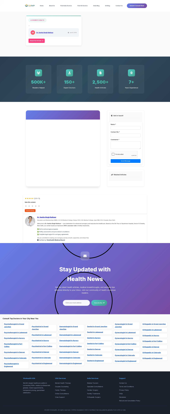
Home (41, 5)
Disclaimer (122, 397)
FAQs (121, 394)
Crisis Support (60, 397)
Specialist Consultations (95, 386)
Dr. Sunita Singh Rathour (44, 32)
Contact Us (119, 5)
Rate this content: (30, 202)
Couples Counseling (61, 386)
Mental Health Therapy (63, 383)
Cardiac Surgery (92, 390)
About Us (52, 5)
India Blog (96, 5)
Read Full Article (35, 41)
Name (113, 124)
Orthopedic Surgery (93, 397)
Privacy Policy (124, 390)
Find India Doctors (66, 5)
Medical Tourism (92, 383)
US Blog (107, 5)
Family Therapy (60, 390)
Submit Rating (30, 210)
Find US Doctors (82, 5)
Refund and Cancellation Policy (129, 401)
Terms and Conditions (126, 386)
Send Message (125, 161)
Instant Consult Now (137, 6)
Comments (115, 139)
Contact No (115, 132)
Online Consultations (62, 394)
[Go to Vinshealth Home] (29, 5)
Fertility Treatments (93, 394)
